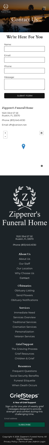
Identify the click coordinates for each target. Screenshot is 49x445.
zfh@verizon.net (18, 125)
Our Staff (24, 263)
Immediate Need (24, 312)
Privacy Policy (10, 441)
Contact (24, 278)
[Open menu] (44, 8)
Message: (9, 77)
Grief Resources (24, 353)
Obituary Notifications (24, 300)
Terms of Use (25, 441)
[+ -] (23, 149)
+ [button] (5, 133)
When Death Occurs (24, 385)
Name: (7, 44)
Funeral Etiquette (24, 380)
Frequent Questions (24, 371)
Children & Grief (24, 358)
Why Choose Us (24, 273)
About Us (24, 258)
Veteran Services (24, 336)
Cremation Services (24, 326)
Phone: (8, 66)
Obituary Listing (24, 290)
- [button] (5, 136)
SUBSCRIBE (25, 424)
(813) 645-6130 (17, 120)
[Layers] (41, 133)
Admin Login (39, 441)
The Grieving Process (24, 348)
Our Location (25, 268)
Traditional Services (24, 322)
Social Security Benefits (24, 375)
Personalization (24, 331)
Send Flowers (24, 295)
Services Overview (24, 317)
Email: (7, 55)
